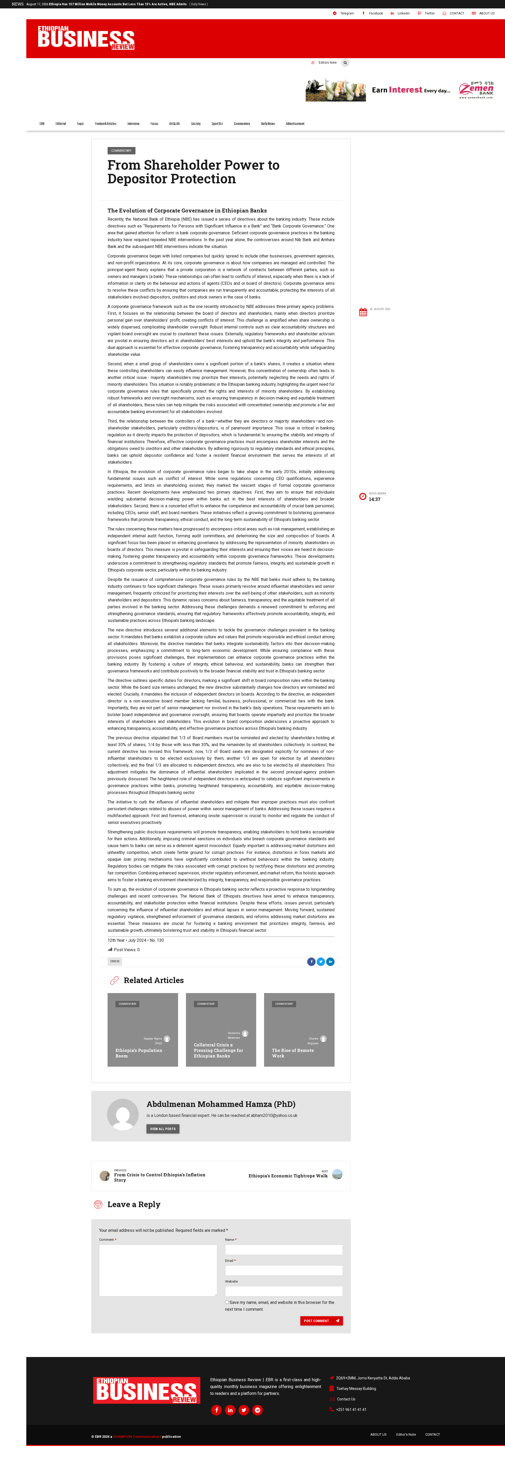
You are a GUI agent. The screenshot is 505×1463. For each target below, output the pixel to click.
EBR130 (114, 961)
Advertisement (295, 124)
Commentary (242, 124)
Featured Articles (106, 124)
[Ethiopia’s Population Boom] (142, 1030)
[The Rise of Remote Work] (299, 1030)
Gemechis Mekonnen (234, 1035)
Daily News (268, 124)
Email (230, 1261)
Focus (154, 124)
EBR (42, 124)
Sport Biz (217, 124)
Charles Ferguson (313, 1041)
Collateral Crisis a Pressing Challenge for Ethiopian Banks (218, 1050)
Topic (80, 124)
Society (195, 124)
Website (231, 1281)
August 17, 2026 (117, 4)
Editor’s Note (406, 1434)
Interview (133, 124)
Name (230, 1240)
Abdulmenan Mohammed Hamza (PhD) (221, 1104)
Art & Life (174, 124)
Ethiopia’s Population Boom (138, 1053)
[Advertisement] (399, 219)
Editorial (61, 124)
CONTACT (432, 1434)
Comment (107, 1240)
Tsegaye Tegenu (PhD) (153, 1041)
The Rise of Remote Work (293, 1053)
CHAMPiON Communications (137, 1437)
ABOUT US (378, 1434)
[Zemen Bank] (401, 100)
